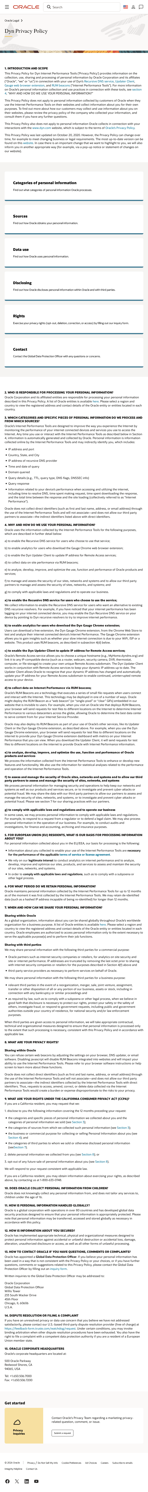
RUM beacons (61, 85)
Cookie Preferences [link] (71, 1462)
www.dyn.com (41, 128)
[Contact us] (141, 7)
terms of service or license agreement (85, 854)
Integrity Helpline (13, 1468)
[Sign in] (133, 7)
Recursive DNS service (99, 81)
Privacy (31, 1462)
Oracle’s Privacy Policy (120, 128)
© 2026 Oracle (12, 1462)
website (28, 143)
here (96, 401)
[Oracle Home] (26, 6)
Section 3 (78, 1122)
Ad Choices (91, 1462)
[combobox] (81, 7)
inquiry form (58, 1269)
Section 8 (88, 1154)
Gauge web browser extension (25, 85)
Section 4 (14, 1137)
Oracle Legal (12, 20)
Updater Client (124, 81)
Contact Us (31, 1468)
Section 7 (20, 1147)
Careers (104, 1462)
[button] (7, 7)
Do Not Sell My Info (48, 1462)
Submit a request (62, 1433)
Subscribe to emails (122, 1462)
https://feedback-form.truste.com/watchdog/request (40, 1328)
